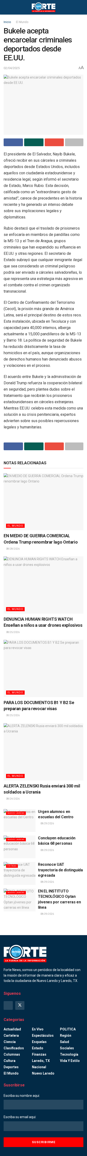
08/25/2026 (13, 632)
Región (65, 1035)
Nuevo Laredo (15, 813)
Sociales (67, 1048)
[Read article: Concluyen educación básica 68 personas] (20, 846)
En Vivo (38, 1029)
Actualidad (12, 1029)
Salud (64, 1042)
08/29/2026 (47, 823)
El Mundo (22, 22)
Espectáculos (43, 1035)
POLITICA (68, 1029)
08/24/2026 (13, 798)
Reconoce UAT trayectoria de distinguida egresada (60, 870)
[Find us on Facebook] (8, 1005)
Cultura (9, 1061)
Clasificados (14, 1048)
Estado (11, 866)
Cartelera (11, 1035)
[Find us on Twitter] (19, 1005)
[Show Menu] (6, 7)
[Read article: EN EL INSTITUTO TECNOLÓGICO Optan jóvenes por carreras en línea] (20, 900)
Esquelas (39, 1042)
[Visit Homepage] (43, 7)
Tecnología (69, 1054)
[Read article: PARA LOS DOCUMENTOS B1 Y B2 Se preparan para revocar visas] (43, 668)
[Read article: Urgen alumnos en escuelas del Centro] (20, 820)
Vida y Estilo (70, 1061)
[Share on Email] (54, 142)
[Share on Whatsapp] (34, 142)
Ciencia (10, 1042)
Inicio (7, 22)
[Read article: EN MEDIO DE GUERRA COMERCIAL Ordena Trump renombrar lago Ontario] (43, 501)
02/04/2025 (12, 68)
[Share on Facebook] (13, 142)
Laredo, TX (41, 1061)
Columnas (12, 1054)
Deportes (11, 1067)
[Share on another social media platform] (74, 142)
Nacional (39, 1067)
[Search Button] (81, 7)
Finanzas (39, 1054)
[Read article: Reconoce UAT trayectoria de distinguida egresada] (20, 873)
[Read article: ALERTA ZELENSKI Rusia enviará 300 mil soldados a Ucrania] (43, 751)
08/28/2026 (13, 548)
